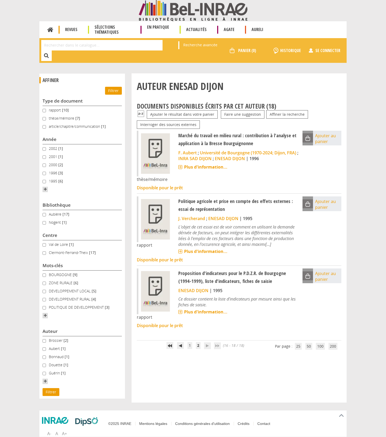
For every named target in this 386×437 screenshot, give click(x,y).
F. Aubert (187, 153)
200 (333, 346)
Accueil (50, 29)
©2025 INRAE (119, 423)
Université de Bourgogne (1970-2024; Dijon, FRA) (248, 153)
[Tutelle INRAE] (56, 420)
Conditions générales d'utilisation (202, 423)
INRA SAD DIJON (195, 158)
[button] (45, 189)
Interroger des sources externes (168, 124)
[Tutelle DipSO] (88, 421)
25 (298, 346)
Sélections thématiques (107, 29)
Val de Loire (59, 244)
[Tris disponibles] (141, 114)
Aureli (257, 29)
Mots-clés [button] (53, 265)
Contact (263, 423)
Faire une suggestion (242, 114)
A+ (64, 433)
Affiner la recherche (287, 114)
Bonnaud (57, 356)
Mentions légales (153, 423)
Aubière (55, 214)
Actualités (196, 29)
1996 (53, 172)
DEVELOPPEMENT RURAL (70, 299)
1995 (53, 181)
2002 (53, 148)
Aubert (55, 348)
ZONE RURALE (61, 282)
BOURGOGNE (61, 274)
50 (309, 346)
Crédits (243, 423)
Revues (71, 29)
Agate (229, 29)
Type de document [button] (63, 101)
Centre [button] (50, 235)
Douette (56, 364)
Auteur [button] (50, 331)
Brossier (56, 340)
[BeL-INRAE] (193, 10)
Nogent (55, 222)
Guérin (55, 372)
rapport (55, 110)
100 (320, 346)
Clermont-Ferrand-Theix (69, 252)
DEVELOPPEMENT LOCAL (70, 290)
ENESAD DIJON (230, 158)
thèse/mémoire (62, 118)
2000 (53, 164)
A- (49, 433)
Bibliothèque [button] (57, 205)
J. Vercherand (191, 218)
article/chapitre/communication (75, 126)
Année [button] (49, 139)
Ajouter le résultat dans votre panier (182, 114)
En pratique (158, 27)
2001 (53, 156)
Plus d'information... (205, 167)
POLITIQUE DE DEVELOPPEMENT (77, 307)
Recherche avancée (200, 44)
